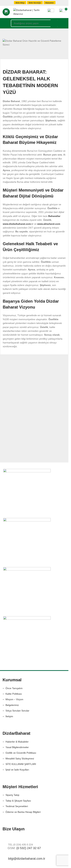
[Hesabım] (51, 12)
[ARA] (54, 23)
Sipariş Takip (12, 795)
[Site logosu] (28, 11)
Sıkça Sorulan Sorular (17, 710)
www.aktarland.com (48, 223)
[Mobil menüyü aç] (6, 12)
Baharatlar (54, 216)
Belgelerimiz (12, 705)
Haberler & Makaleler (17, 741)
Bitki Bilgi (20, 3)
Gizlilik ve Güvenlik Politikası (21, 752)
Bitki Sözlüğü (35, 3)
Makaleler (49, 3)
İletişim (9, 716)
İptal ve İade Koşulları (17, 769)
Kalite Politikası (14, 693)
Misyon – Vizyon (14, 699)
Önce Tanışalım (14, 688)
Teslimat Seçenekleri (17, 806)
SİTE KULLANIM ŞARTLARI (21, 764)
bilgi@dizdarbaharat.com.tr (26, 858)
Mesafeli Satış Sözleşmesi (20, 758)
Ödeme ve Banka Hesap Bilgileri (23, 812)
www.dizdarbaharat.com (17, 223)
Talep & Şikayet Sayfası (18, 800)
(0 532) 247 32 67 (28, 848)
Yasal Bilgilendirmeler (17, 747)
